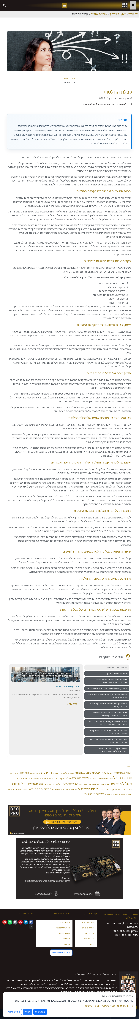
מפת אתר (66, 939)
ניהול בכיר (58, 784)
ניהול (81, 784)
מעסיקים (96, 784)
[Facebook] (31, 922)
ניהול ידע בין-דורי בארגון (117, 673)
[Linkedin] (25, 922)
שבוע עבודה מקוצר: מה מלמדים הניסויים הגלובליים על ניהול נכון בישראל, (110, 714)
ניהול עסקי (117, 789)
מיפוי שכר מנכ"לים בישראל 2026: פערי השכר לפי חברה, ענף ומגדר (108, 740)
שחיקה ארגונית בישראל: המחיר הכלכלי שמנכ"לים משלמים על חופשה (111, 681)
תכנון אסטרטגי (119, 794)
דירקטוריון (57, 773)
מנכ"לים (116, 784)
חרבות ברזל (122, 777)
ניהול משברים (36, 784)
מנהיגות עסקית (21, 778)
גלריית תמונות (89, 939)
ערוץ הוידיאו (89, 933)
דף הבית (133, 14)
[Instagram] (31, 927)
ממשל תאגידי (42, 778)
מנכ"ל (127, 783)
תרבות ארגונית (94, 794)
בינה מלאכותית (82, 772)
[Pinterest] (20, 922)
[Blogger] (15, 922)
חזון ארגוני (14, 773)
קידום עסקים (26, 789)
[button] (64, 5)
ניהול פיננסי (105, 789)
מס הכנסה (105, 784)
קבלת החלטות (89, 104)
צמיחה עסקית (58, 789)
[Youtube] (4, 922)
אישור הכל (40, 1012)
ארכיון (92, 944)
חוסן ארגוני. (23, 773)
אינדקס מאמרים (88, 928)
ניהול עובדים (128, 789)
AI (127, 773)
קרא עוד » (72, 704)
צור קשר (67, 944)
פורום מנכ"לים (71, 789)
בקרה (63, 773)
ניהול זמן (49, 784)
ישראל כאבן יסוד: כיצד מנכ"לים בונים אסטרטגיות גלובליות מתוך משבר (112, 749)
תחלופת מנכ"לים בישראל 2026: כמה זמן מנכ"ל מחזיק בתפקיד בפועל (107, 731)
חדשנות (46, 772)
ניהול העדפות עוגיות (61, 952)
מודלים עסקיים (99, 14)
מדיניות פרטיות (64, 922)
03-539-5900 (121, 931)
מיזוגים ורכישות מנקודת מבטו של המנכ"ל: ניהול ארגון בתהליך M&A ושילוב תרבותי (107, 722)
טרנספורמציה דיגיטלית (105, 778)
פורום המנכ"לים (88, 789)
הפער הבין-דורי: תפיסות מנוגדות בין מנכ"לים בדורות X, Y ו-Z (108, 705)
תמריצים (108, 794)
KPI (130, 772)
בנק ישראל (69, 773)
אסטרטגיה (119, 772)
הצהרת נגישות (64, 933)
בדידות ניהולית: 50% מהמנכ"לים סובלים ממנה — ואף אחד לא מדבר (107, 696)
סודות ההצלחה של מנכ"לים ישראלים (96, 974)
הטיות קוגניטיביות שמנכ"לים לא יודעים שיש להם (107, 688)
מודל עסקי (53, 778)
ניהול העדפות (14, 1012)
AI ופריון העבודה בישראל (117, 667)
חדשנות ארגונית (35, 773)
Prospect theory (104, 104)
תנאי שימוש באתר (63, 928)
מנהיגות (33, 778)
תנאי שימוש (108, 1005)
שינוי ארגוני (16, 789)
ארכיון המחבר (69, 82)
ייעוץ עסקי (92, 778)
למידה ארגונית (80, 778)
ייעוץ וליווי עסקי (117, 14)
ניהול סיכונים (19, 784)
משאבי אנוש (88, 784)
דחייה (27, 1012)
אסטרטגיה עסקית (102, 772)
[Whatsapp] (10, 922)
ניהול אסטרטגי (70, 784)
